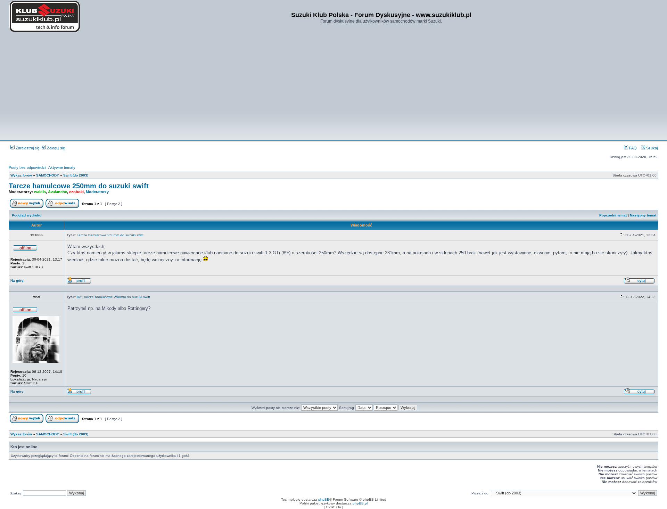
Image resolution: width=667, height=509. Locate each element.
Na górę (17, 280)
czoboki (76, 192)
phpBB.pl (360, 503)
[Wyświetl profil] (78, 283)
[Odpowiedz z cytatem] (639, 283)
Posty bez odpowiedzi (27, 167)
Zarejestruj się (27, 148)
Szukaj (651, 148)
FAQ (632, 148)
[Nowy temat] (26, 207)
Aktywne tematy (61, 167)
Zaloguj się (55, 148)
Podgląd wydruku (26, 215)
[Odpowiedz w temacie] (62, 207)
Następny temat (643, 215)
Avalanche (57, 192)
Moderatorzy (97, 192)
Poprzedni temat (613, 215)
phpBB (323, 499)
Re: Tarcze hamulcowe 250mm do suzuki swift (113, 297)
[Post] (621, 235)
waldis (40, 192)
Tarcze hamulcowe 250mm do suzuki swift (79, 186)
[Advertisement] (333, 87)
